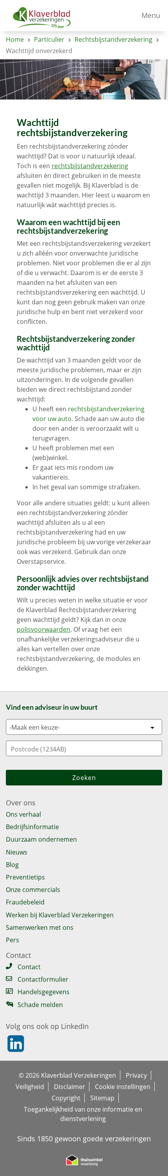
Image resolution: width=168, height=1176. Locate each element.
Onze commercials (33, 889)
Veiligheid (30, 1086)
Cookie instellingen (122, 1086)
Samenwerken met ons (39, 927)
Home (15, 39)
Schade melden (40, 1005)
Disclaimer (69, 1086)
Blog (12, 864)
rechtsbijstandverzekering (90, 166)
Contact (29, 967)
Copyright (66, 1098)
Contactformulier (43, 979)
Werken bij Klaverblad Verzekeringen (60, 915)
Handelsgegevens (44, 992)
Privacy (136, 1075)
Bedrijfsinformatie (32, 826)
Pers (12, 940)
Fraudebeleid (25, 902)
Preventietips (25, 877)
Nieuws (16, 852)
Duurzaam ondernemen (41, 839)
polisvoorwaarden (43, 629)
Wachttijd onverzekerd (39, 50)
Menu (150, 15)
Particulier (49, 39)
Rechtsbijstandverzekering (113, 39)
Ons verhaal (23, 814)
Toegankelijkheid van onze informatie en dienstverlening (83, 1109)
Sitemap (102, 1098)
